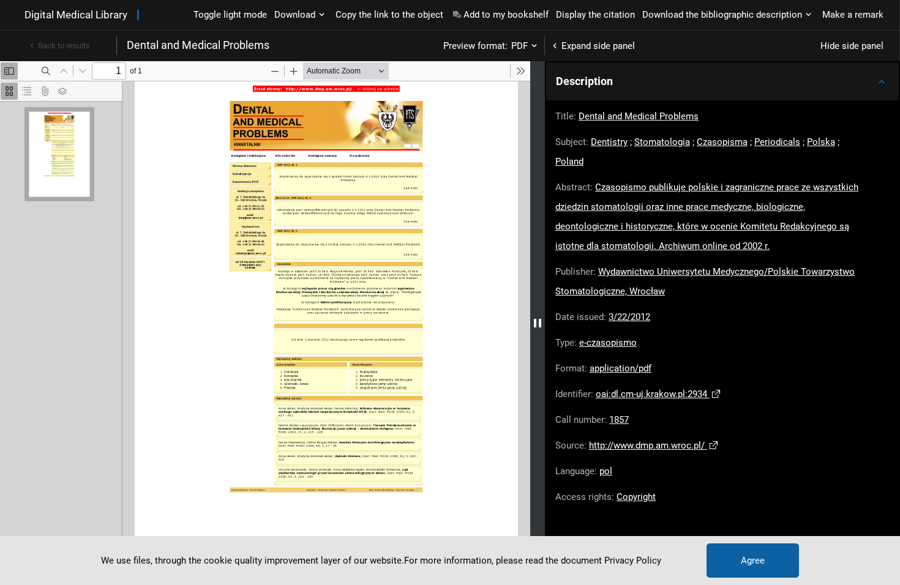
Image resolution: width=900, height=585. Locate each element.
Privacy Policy (632, 560)
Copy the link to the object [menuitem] (389, 14)
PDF (519, 45)
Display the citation (595, 14)
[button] (722, 81)
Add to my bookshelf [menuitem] (506, 14)
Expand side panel (598, 45)
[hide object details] (537, 323)
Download (294, 14)
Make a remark (852, 14)
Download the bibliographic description (722, 14)
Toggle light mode (230, 14)
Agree (753, 560)
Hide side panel (851, 45)
